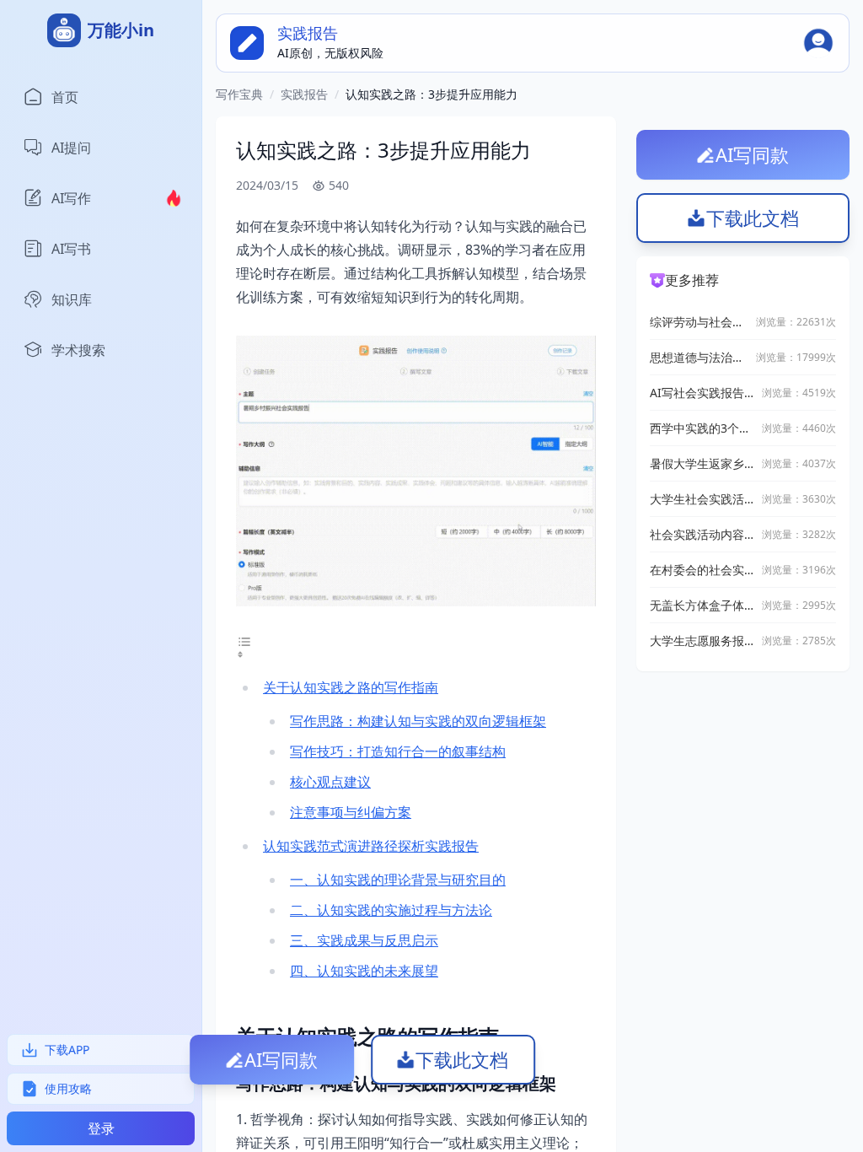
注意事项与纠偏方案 (350, 812)
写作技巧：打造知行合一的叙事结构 (398, 751)
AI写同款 (281, 1059)
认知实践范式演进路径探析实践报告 (371, 846)
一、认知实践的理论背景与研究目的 (398, 879)
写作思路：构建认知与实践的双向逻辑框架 (418, 721)
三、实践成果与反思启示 (364, 940)
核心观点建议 (330, 781)
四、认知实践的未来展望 (364, 970)
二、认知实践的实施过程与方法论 (391, 910)
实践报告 (304, 94)
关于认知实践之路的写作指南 (350, 687)
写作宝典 (239, 94)
